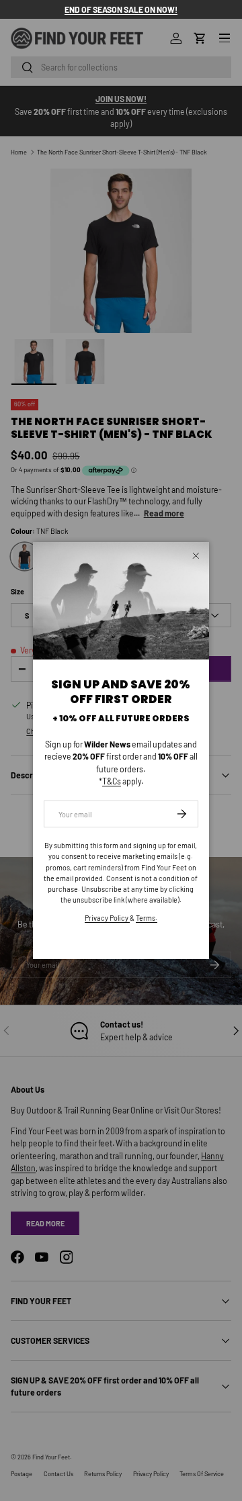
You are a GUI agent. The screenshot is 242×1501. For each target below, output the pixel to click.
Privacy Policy (107, 917)
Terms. (146, 917)
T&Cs (111, 781)
